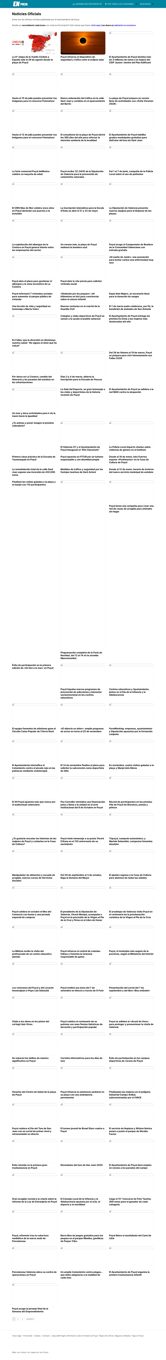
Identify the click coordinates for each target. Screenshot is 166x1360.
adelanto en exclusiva (125, 25)
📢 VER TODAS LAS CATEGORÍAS (119, 4)
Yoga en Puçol (138, 1336)
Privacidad (27, 1336)
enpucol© (56, 1336)
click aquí (95, 25)
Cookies (37, 1336)
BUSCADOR (145, 4)
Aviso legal (17, 1336)
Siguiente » (30, 1319)
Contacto (46, 1336)
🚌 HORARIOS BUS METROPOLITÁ (87, 4)
